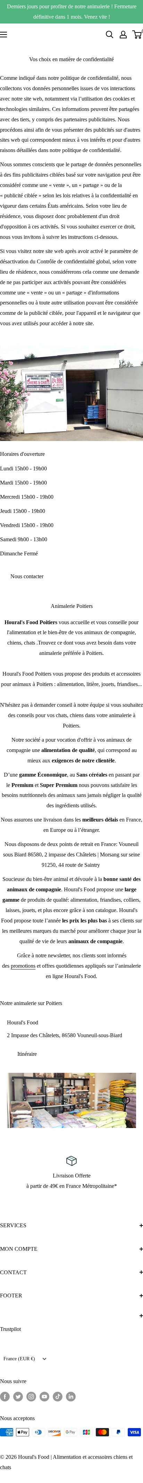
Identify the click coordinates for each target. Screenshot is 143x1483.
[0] (137, 34)
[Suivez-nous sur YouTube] (44, 1396)
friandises (110, 900)
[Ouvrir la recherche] (109, 34)
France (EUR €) (19, 1358)
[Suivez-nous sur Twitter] (18, 1396)
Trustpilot (10, 1329)
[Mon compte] (123, 34)
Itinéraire (27, 1054)
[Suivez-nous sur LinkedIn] (71, 1396)
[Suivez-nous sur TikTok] (57, 1396)
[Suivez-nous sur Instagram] (31, 1396)
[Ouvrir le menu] (3, 34)
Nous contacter (26, 576)
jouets (28, 910)
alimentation (83, 900)
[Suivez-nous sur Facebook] (5, 1396)
